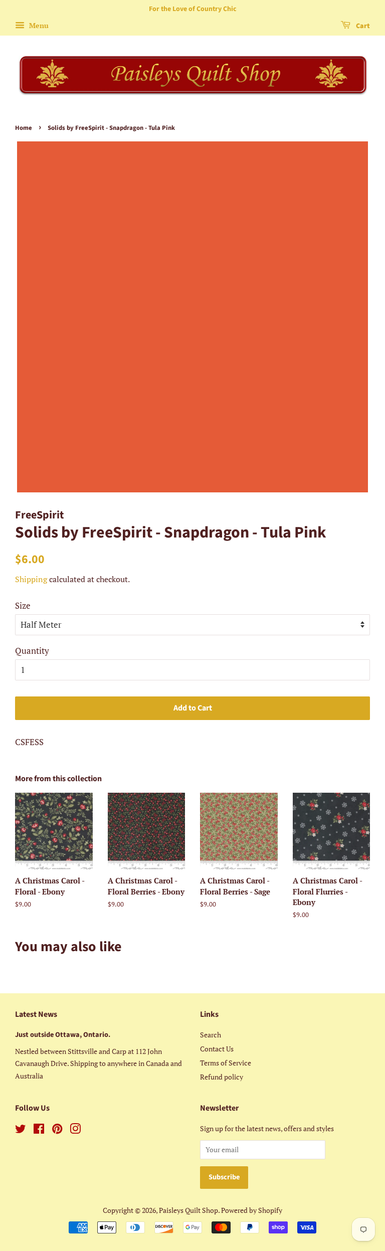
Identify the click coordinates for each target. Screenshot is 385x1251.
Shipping (31, 579)
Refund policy (221, 1077)
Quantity (32, 650)
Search (210, 1034)
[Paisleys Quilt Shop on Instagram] (75, 1130)
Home (23, 127)
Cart (362, 26)
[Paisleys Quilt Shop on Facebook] (39, 1130)
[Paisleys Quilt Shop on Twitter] (20, 1130)
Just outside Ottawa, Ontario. (62, 1034)
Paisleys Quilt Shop (188, 1210)
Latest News (36, 1014)
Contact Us (217, 1048)
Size (23, 605)
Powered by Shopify (251, 1210)
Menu (38, 25)
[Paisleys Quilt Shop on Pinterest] (57, 1130)
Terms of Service (225, 1062)
